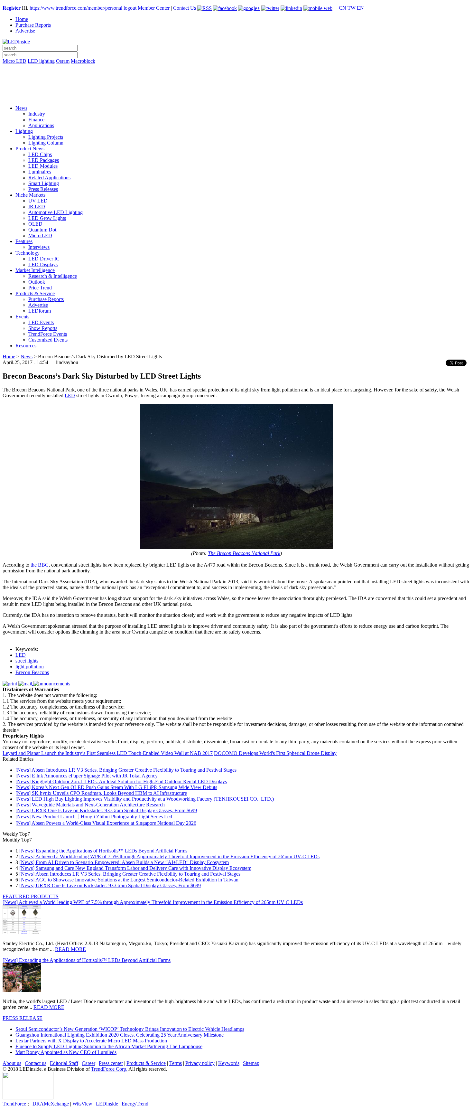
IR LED (36, 206)
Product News (29, 148)
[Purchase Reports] (236, 68)
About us (12, 1063)
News (21, 108)
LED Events (41, 322)
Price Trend (40, 287)
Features (23, 241)
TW (352, 8)
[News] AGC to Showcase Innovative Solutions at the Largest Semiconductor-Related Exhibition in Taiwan (128, 879)
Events (22, 316)
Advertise (25, 30)
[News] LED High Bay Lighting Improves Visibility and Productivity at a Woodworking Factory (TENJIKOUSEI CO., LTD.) (144, 799)
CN (342, 8)
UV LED (38, 200)
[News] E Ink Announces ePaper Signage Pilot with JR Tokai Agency (86, 775)
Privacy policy (200, 1063)
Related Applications (49, 177)
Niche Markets (30, 195)
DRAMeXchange (50, 1103)
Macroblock (83, 61)
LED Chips (40, 154)
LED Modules (43, 166)
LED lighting (41, 61)
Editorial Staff (64, 1063)
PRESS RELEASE (22, 1018)
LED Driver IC (44, 258)
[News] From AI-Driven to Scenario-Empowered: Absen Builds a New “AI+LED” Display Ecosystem (124, 862)
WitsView (82, 1103)
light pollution (29, 666)
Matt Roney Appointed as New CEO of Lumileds (65, 1052)
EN (360, 8)
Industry (36, 114)
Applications (41, 125)
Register (12, 8)
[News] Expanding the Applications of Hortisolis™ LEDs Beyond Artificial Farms (103, 850)
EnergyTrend (135, 1103)
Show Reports (42, 328)
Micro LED (14, 61)
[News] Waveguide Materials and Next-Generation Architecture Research (90, 804)
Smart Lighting (43, 183)
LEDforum (39, 311)
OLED (35, 224)
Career (88, 1063)
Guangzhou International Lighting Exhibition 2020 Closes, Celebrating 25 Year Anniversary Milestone (119, 1035)
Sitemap (251, 1063)
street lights (26, 660)
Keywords (228, 1063)
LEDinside (107, 1103)
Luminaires (39, 171)
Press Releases (43, 189)
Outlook (36, 282)
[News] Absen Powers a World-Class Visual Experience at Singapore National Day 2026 (105, 823)
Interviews (39, 247)
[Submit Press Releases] (236, 86)
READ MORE (70, 949)
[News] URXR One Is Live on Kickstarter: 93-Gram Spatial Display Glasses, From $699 (106, 810)
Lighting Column (45, 143)
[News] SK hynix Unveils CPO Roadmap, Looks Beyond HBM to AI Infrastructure (101, 793)
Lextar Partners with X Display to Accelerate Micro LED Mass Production (91, 1040)
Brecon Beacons (32, 672)
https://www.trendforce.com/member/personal (76, 8)
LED (70, 395)
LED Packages (43, 160)
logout (130, 8)
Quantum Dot (42, 229)
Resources (25, 345)
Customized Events (48, 340)
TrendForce (14, 1103)
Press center (111, 1063)
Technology (27, 253)
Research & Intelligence (52, 276)
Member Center (154, 8)
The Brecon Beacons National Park (244, 553)
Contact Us (184, 8)
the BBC (39, 565)
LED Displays (43, 264)
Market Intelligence (35, 270)
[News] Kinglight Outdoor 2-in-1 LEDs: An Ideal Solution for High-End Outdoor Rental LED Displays (121, 781)
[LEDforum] (236, 95)
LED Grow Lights (47, 218)
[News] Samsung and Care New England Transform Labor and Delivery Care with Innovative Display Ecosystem (135, 868)
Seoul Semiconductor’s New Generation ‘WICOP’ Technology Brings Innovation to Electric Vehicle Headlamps (129, 1029)
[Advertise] (236, 77)
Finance (36, 119)
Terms (175, 1063)
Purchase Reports (33, 25)
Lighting (24, 131)
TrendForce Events (47, 334)
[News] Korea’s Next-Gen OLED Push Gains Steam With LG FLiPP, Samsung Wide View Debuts (116, 787)
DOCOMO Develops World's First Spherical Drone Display (275, 753)
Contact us (35, 1063)
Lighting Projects (45, 137)
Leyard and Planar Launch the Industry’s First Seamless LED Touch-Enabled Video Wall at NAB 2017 (108, 753)
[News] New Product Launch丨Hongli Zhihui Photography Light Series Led (93, 816)
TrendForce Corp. (109, 1069)
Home (21, 19)
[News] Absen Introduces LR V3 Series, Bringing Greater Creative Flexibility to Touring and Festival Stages (125, 770)
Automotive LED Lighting (55, 212)
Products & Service (35, 293)
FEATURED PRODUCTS (31, 896)
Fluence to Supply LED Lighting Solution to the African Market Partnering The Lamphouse (108, 1046)
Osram (63, 61)
